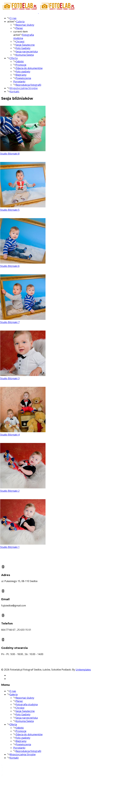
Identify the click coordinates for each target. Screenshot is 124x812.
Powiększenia (23, 78)
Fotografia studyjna (27, 704)
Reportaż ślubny (25, 25)
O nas (13, 18)
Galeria (20, 21)
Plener (19, 28)
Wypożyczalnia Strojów (24, 88)
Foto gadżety (23, 71)
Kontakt (14, 91)
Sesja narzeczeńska (27, 51)
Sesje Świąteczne (25, 45)
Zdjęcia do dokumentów (29, 68)
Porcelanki (19, 81)
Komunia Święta (25, 55)
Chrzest (20, 41)
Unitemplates (83, 669)
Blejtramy (21, 75)
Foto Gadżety (23, 48)
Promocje (21, 65)
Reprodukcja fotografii (28, 85)
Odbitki (20, 61)
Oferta (14, 58)
